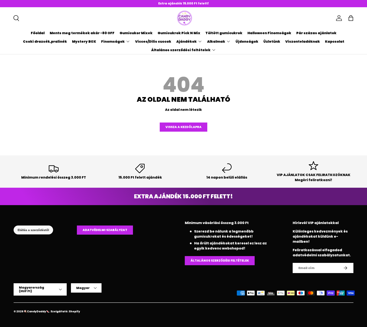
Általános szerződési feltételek (180, 50)
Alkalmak (216, 41)
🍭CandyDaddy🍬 (36, 311)
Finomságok (113, 41)
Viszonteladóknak (302, 41)
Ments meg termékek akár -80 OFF (82, 33)
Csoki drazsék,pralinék (45, 41)
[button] (351, 18)
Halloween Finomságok (269, 33)
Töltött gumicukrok (223, 33)
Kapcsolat (334, 41)
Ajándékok (186, 41)
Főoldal (38, 33)
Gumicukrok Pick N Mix (179, 33)
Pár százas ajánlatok (316, 33)
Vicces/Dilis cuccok (153, 41)
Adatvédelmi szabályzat (105, 230)
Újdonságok (247, 41)
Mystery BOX (84, 41)
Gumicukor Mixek (136, 33)
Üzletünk (271, 41)
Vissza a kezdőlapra (183, 127)
